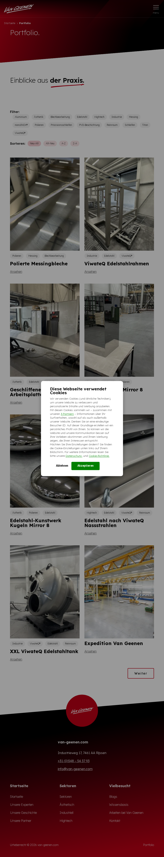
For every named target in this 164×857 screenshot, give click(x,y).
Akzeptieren (85, 465)
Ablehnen (62, 465)
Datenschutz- (74, 455)
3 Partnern (67, 413)
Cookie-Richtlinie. (99, 455)
